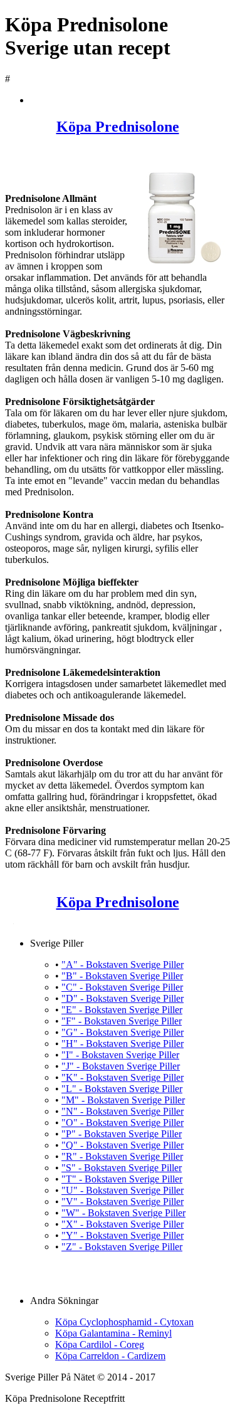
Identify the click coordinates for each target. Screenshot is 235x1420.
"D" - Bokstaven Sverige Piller (122, 998)
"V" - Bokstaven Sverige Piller (122, 1201)
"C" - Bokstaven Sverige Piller (122, 987)
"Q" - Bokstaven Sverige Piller (122, 1145)
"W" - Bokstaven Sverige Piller (123, 1212)
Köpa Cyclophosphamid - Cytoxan (124, 1322)
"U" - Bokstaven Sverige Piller (122, 1190)
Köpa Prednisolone (117, 126)
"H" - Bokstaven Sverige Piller (122, 1043)
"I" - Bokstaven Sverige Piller (120, 1054)
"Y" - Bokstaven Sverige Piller (122, 1235)
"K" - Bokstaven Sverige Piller (122, 1077)
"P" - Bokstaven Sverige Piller (121, 1133)
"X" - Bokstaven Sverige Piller (122, 1224)
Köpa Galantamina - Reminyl (113, 1333)
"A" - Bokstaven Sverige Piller (122, 964)
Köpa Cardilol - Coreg (99, 1344)
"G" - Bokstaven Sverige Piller (122, 1032)
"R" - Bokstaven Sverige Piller (122, 1156)
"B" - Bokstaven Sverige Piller (122, 975)
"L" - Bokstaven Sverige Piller (121, 1088)
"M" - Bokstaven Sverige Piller (123, 1100)
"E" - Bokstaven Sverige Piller (121, 1009)
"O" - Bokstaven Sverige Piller (122, 1122)
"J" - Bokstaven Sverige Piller (120, 1066)
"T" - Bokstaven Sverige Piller (121, 1179)
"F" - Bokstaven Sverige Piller (121, 1021)
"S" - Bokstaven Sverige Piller (121, 1167)
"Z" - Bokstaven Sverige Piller (121, 1246)
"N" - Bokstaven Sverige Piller (122, 1111)
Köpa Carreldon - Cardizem (110, 1355)
